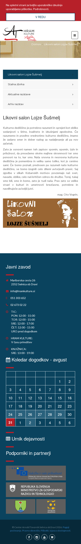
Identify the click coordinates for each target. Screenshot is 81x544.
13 (40, 397)
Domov (36, 44)
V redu (40, 17)
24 (10, 414)
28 (50, 414)
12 (30, 397)
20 (40, 406)
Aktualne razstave (19, 94)
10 (10, 397)
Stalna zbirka (16, 84)
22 (60, 406)
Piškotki (45, 530)
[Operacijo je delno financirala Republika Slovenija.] (36, 489)
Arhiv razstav (16, 104)
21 (50, 406)
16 (70, 397)
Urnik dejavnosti (27, 438)
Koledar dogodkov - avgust (38, 359)
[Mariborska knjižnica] (51, 506)
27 (40, 414)
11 (20, 397)
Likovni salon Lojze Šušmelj (61, 44)
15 (60, 397)
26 (30, 414)
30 (70, 414)
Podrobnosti (40, 9)
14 (50, 397)
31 (10, 422)
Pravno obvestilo (31, 530)
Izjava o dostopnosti (60, 530)
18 (20, 406)
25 (20, 414)
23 (70, 406)
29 (60, 414)
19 (30, 406)
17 (10, 406)
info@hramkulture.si (22, 291)
